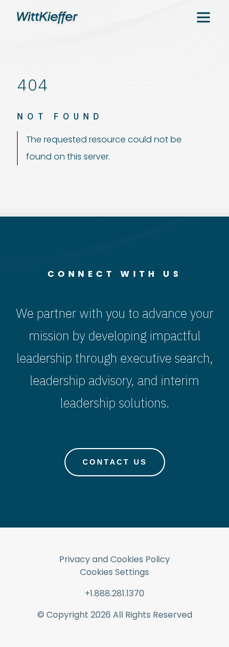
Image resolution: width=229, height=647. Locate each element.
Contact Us (115, 462)
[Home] (47, 17)
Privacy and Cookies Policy (114, 559)
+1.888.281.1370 (114, 593)
